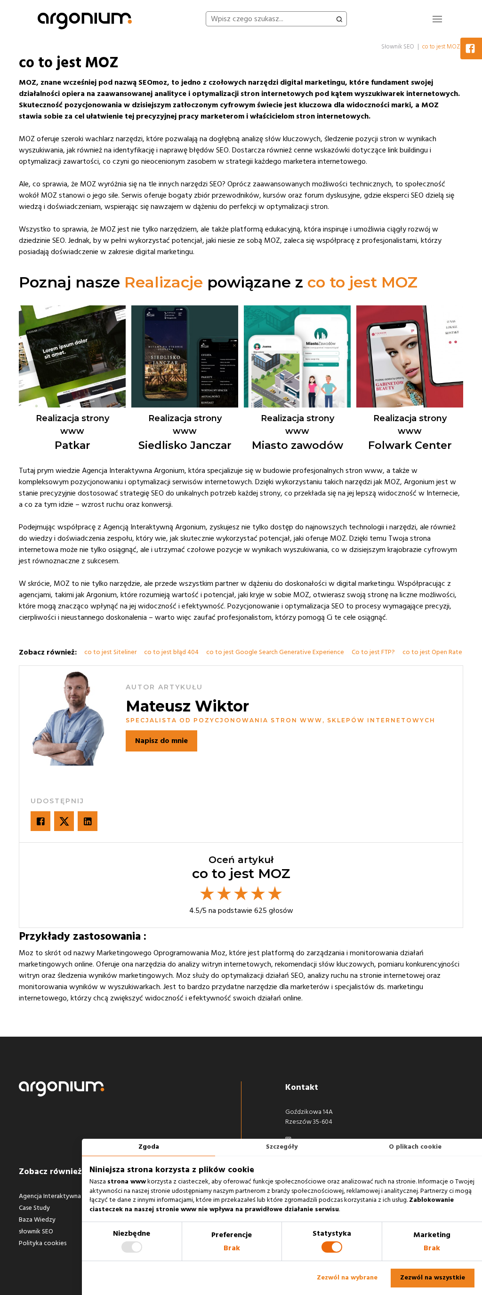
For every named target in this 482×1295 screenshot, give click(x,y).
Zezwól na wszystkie (432, 1277)
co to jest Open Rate (432, 652)
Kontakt (301, 1087)
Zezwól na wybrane (347, 1277)
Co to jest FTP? (373, 652)
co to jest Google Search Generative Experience (275, 652)
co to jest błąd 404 (171, 652)
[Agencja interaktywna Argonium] (85, 19)
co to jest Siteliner (110, 652)
